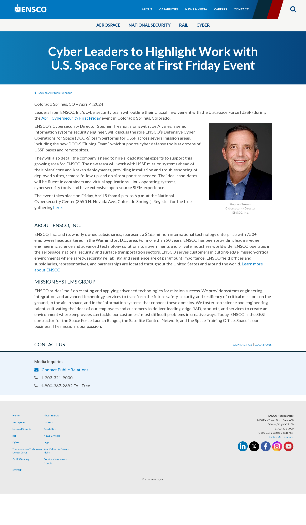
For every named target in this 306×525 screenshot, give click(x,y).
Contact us (242, 344)
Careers (220, 9)
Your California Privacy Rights (56, 450)
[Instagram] (277, 446)
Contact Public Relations (65, 369)
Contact (241, 9)
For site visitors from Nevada (55, 461)
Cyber (203, 24)
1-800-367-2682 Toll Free (65, 385)
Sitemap (16, 469)
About (147, 9)
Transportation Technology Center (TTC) (27, 450)
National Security (150, 24)
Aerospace (108, 24)
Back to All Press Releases (55, 92)
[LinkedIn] (243, 446)
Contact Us (275, 436)
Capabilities (168, 9)
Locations (263, 344)
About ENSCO (51, 415)
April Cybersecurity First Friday (71, 117)
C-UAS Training (20, 459)
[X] (254, 446)
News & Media (196, 9)
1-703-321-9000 (57, 377)
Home (16, 415)
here (57, 207)
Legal (47, 442)
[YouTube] (289, 446)
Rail (183, 24)
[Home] (49, 8)
